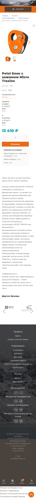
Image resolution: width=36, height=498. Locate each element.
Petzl (10, 90)
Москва (5, 97)
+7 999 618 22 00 (18, 451)
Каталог (20, 9)
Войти (18, 336)
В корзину (15, 144)
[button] (29, 42)
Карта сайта (18, 367)
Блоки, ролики (23, 18)
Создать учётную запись (18, 339)
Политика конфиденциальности (18, 364)
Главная (5, 16)
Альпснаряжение (8, 18)
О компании (18, 350)
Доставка (18, 357)
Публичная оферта (18, 360)
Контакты (18, 354)
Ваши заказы (18, 382)
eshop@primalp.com (18, 458)
